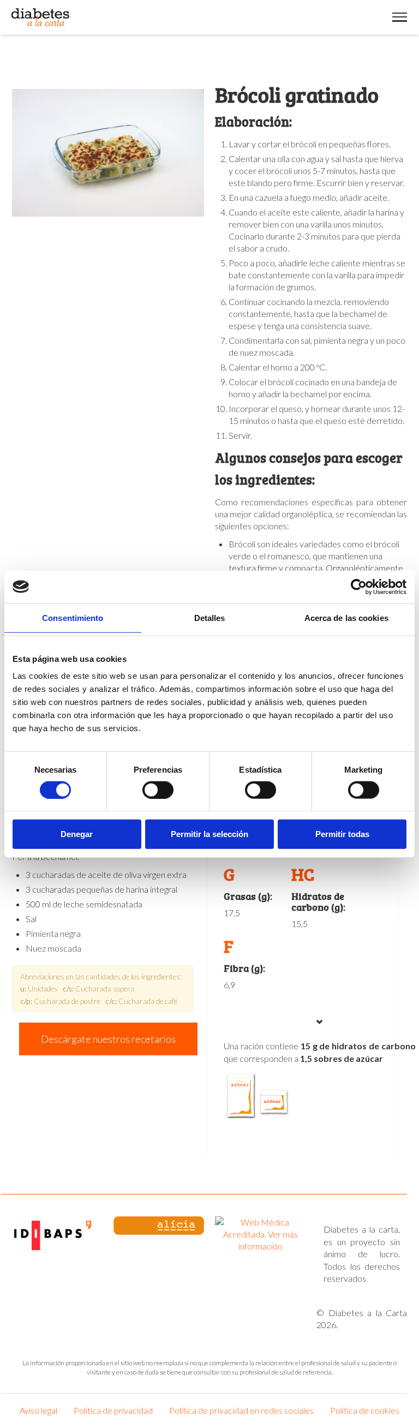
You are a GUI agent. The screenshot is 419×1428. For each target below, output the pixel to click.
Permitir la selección (209, 834)
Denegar (77, 834)
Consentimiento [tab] (72, 617)
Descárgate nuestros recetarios (108, 1039)
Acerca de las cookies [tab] (346, 617)
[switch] (157, 789)
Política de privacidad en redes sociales (241, 1410)
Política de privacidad (113, 1410)
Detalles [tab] (209, 617)
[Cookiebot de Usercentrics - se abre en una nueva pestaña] (358, 586)
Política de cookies (364, 1410)
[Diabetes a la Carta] (40, 17)
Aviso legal (38, 1410)
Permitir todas (342, 834)
